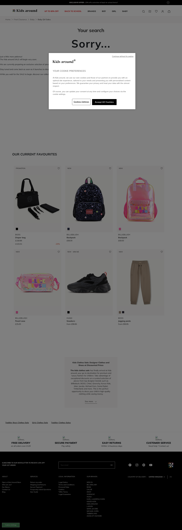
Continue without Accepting (122, 56)
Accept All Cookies (104, 102)
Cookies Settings (81, 102)
